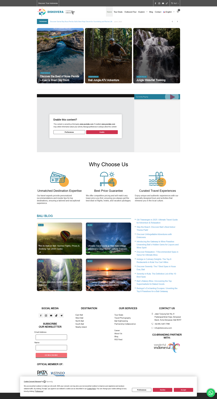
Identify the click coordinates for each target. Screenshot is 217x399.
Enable (102, 132)
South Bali (79, 324)
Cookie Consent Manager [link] (32, 381)
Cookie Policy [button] (91, 389)
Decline (162, 390)
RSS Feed (118, 339)
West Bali (79, 318)
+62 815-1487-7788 (162, 324)
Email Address (40, 332)
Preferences (141, 390)
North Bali (79, 321)
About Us (118, 333)
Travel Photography (122, 318)
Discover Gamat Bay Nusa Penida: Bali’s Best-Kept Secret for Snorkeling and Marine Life (81, 21)
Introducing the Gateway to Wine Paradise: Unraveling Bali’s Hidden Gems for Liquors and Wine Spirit (158, 244)
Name (36, 342)
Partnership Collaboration (125, 324)
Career (117, 330)
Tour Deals (45, 73)
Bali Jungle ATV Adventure (103, 80)
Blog (41, 225)
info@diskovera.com (163, 328)
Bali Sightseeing (121, 321)
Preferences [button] (39, 391)
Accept (183, 390)
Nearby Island (81, 327)
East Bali (79, 315)
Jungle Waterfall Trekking (151, 80)
